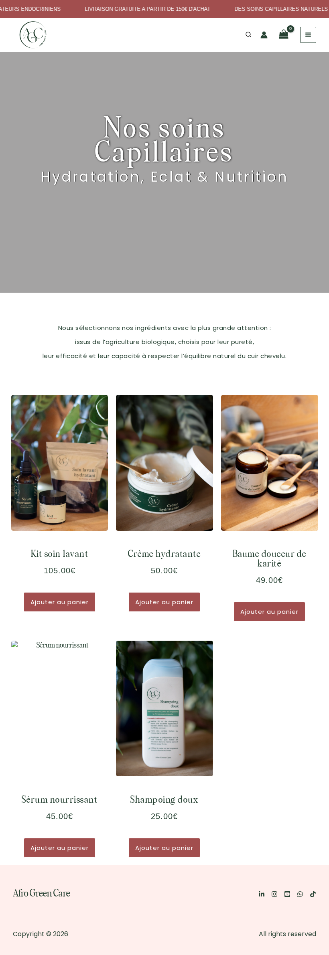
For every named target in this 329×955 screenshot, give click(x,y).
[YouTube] (287, 894)
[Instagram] (274, 894)
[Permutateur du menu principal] (308, 35)
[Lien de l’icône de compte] (264, 34)
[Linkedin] (261, 894)
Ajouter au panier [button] (59, 602)
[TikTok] (313, 894)
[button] (248, 35)
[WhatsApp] (300, 894)
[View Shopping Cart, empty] (284, 34)
